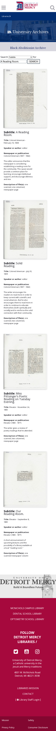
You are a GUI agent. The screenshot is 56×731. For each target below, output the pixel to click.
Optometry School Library (27, 619)
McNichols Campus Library (27, 608)
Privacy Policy (8, 727)
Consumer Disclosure (38, 727)
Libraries (5, 16)
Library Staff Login (29, 699)
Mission (5, 720)
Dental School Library (27, 613)
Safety (31, 720)
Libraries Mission (28, 688)
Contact (28, 694)
